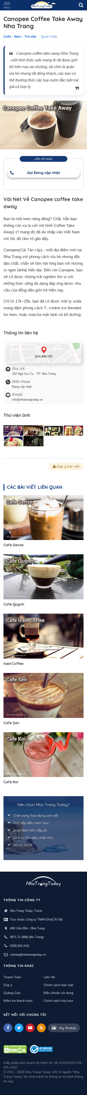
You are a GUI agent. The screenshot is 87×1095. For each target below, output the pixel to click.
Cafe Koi (10, 782)
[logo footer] (43, 882)
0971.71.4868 (19, 937)
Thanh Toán (12, 977)
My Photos (67, 1028)
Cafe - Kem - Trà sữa (19, 36)
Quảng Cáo (11, 993)
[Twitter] (19, 1027)
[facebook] (7, 1027)
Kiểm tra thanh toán (17, 1000)
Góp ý (7, 985)
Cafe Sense (13, 545)
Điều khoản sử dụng (58, 993)
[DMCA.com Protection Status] (15, 1049)
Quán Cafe (49, 36)
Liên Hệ (49, 977)
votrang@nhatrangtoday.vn (28, 954)
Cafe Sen (11, 722)
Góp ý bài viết (68, 466)
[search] (81, 5)
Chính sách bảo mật (58, 985)
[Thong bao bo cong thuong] (41, 1049)
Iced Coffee (13, 663)
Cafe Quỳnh (13, 604)
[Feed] (41, 1027)
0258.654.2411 (19, 946)
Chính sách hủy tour (58, 1000)
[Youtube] (30, 1027)
